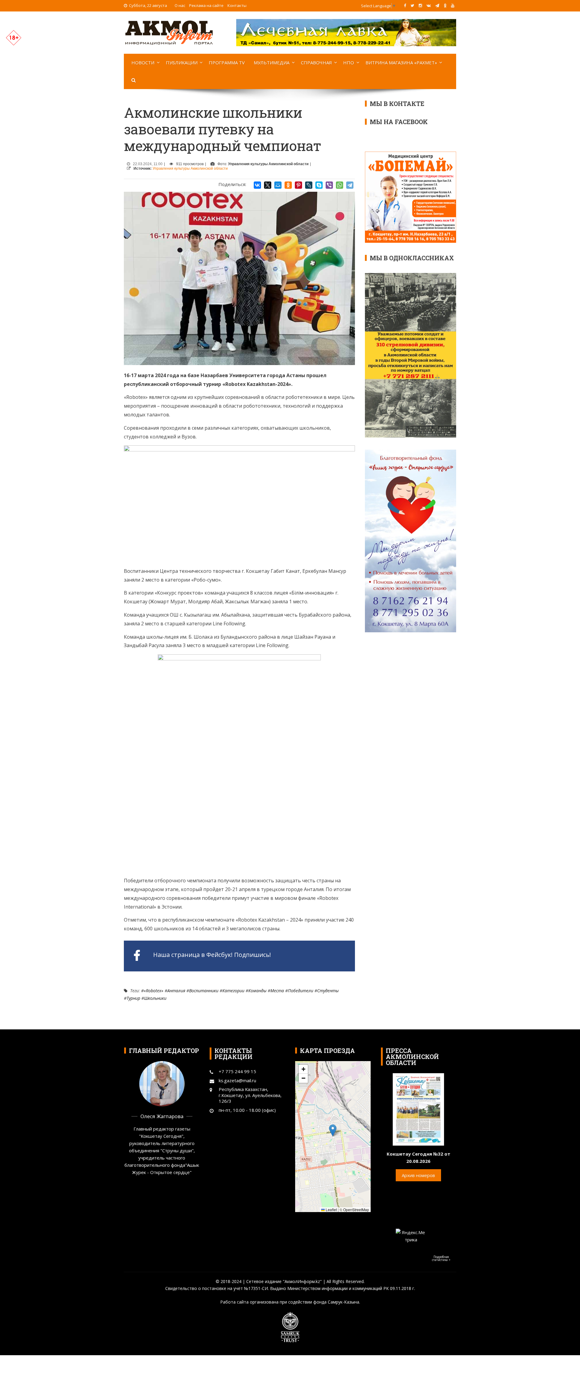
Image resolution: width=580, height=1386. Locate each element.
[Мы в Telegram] (437, 5)
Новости (142, 62)
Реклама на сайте (206, 5)
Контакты (236, 5)
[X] (267, 185)
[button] (333, 1130)
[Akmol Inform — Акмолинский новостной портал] (169, 32)
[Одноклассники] (288, 185)
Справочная (316, 62)
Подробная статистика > (441, 1258)
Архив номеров (418, 1175)
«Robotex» (153, 990)
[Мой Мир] (278, 185)
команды (257, 990)
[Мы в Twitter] (412, 5)
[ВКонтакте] (257, 185)
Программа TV (227, 62)
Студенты (328, 990)
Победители (300, 990)
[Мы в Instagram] (420, 5)
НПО (348, 62)
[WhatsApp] (339, 185)
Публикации (182, 62)
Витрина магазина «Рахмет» (401, 62)
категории (233, 990)
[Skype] (319, 185)
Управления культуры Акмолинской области (190, 168)
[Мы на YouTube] (452, 5)
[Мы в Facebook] (405, 5)
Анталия (176, 990)
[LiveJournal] (308, 185)
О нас (180, 5)
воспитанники (203, 990)
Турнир (133, 998)
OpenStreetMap (356, 1209)
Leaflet (331, 1209)
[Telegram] (349, 185)
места (277, 990)
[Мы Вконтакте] (429, 5)
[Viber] (329, 185)
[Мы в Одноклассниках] (445, 5)
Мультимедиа (271, 62)
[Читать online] (418, 1109)
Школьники (155, 998)
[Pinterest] (298, 185)
